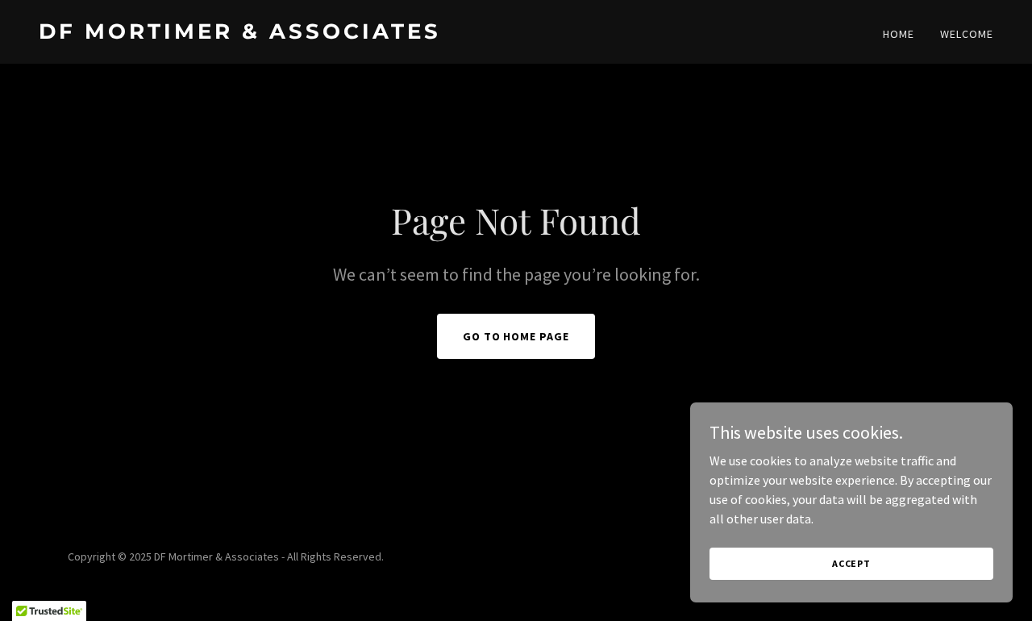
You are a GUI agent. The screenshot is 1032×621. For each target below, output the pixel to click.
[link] (271, 34)
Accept (851, 563)
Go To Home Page (516, 336)
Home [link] (898, 34)
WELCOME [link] (966, 34)
